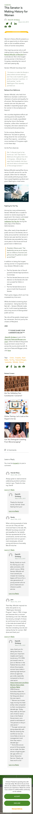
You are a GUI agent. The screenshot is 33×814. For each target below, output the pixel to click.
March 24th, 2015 (16, 475)
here (9, 351)
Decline (17, 803)
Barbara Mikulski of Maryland (14, 55)
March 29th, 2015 (16, 519)
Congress (18, 358)
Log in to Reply (14, 511)
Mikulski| (15, 362)
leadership (8, 362)
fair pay (11, 360)
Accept (17, 796)
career (12, 358)
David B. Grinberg (11, 337)
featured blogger (20, 360)
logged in (16, 463)
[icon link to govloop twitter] (7, 23)
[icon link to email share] (5, 26)
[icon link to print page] (9, 26)
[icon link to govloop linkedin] (15, 23)
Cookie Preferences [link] (6, 813)
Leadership (7, 5)
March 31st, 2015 (20, 559)
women (21, 362)
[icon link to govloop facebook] (11, 23)
